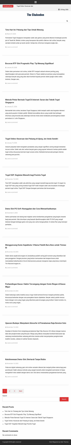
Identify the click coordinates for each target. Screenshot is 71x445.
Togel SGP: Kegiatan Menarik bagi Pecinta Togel (25, 175)
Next (20, 391)
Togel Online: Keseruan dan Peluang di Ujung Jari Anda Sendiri (31, 139)
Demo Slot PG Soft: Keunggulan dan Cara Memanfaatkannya (30, 209)
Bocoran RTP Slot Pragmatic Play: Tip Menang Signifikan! (29, 63)
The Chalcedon (35, 14)
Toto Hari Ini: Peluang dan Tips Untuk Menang (24, 30)
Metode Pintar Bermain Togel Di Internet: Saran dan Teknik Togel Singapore (29, 417)
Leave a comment (12, 47)
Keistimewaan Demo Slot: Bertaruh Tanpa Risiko (25, 359)
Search (4, 396)
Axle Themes (65, 442)
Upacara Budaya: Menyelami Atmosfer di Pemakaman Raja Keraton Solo (35, 323)
